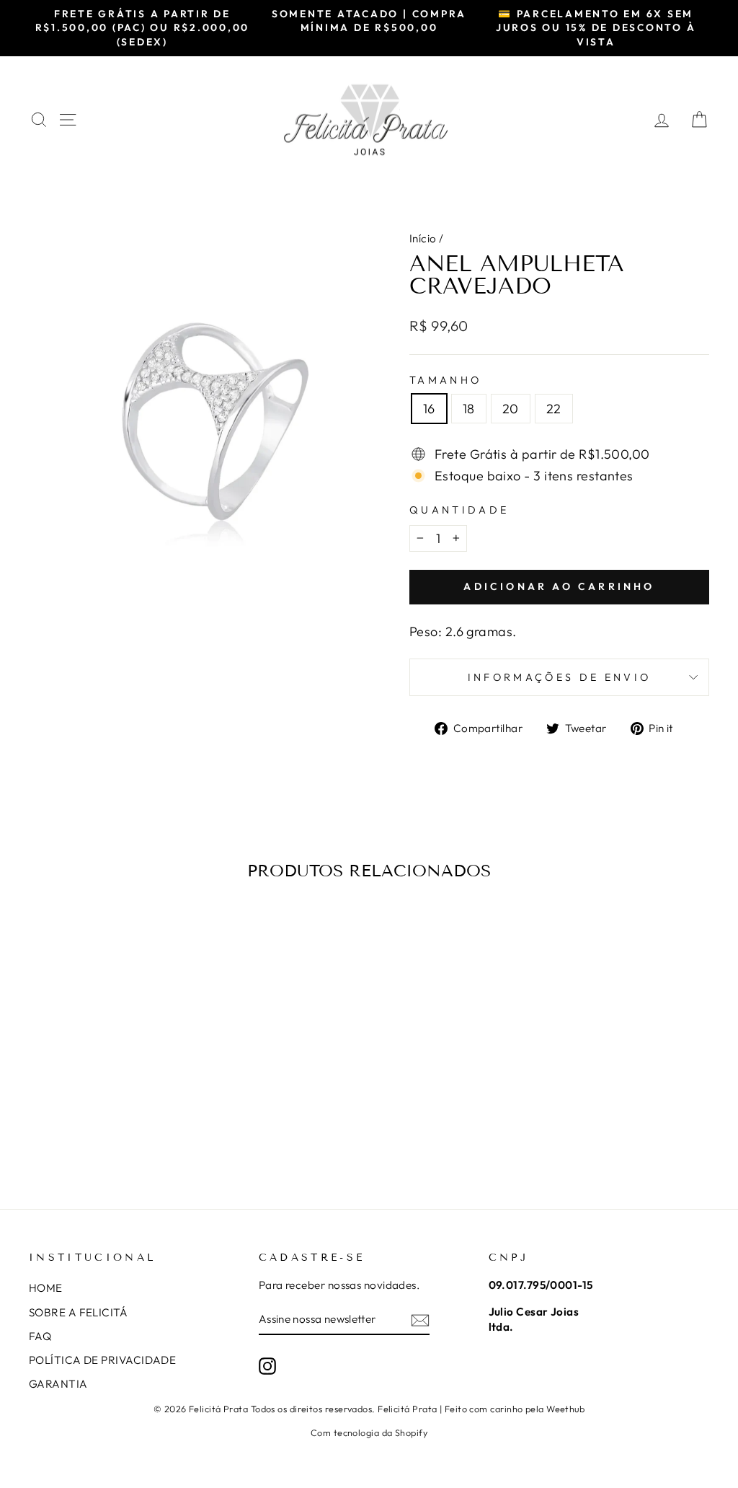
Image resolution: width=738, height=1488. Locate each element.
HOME (46, 1288)
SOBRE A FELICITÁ (78, 1312)
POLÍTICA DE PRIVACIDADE (102, 1360)
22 (553, 408)
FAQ (40, 1336)
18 (469, 408)
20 (510, 408)
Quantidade (459, 509)
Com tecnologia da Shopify (369, 1432)
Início (423, 238)
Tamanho (445, 380)
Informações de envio (559, 677)
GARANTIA (58, 1384)
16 (429, 408)
